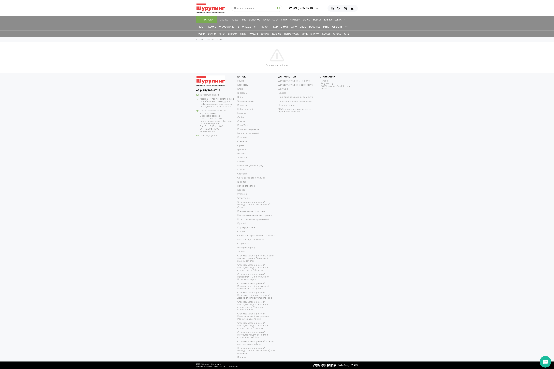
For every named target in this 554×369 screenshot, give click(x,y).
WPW (294, 27)
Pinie (243, 19)
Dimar (284, 27)
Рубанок (241, 153)
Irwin (284, 19)
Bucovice (314, 27)
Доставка (283, 89)
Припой (241, 223)
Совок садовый (245, 101)
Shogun (232, 34)
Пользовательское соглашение (295, 101)
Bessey (317, 19)
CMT (256, 27)
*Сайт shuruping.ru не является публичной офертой (294, 110)
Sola (275, 19)
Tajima (201, 34)
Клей (240, 89)
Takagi (326, 34)
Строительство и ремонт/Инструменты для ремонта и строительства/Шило (252, 335)
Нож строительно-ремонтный (253, 219)
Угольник (242, 194)
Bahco (306, 19)
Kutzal (337, 34)
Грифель (241, 149)
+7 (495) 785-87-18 (301, 8)
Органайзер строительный (251, 177)
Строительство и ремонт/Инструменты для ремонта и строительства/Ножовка (252, 325)
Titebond (210, 27)
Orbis (303, 27)
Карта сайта (216, 364)
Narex (234, 19)
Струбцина (243, 243)
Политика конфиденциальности (295, 97)
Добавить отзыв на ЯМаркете (294, 81)
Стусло (241, 231)
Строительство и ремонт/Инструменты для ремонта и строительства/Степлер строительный (252, 306)
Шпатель (242, 93)
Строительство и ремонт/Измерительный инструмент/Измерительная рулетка (253, 286)
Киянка (241, 161)
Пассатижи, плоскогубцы (250, 165)
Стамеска (242, 141)
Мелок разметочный (248, 133)
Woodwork (226, 27)
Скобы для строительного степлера (256, 235)
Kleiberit (337, 27)
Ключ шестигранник (248, 129)
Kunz (346, 34)
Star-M (212, 34)
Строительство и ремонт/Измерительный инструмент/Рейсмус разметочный (253, 316)
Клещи (241, 169)
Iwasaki (253, 34)
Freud (274, 27)
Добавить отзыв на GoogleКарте (295, 85)
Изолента (242, 105)
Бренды (241, 357)
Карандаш (242, 85)
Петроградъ (243, 27)
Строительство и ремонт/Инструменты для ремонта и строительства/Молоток (252, 267)
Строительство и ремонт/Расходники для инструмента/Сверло (253, 205)
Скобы (240, 117)
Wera (338, 19)
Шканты (241, 182)
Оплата (282, 93)
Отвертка (242, 173)
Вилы (240, 97)
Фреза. (241, 145)
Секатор (241, 121)
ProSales (214, 366)
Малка (240, 81)
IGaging (276, 34)
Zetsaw (265, 34)
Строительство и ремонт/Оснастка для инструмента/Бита (256, 342)
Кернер (241, 190)
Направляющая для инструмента (255, 215)
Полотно (242, 137)
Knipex (328, 19)
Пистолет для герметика (250, 239)
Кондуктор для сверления (251, 211)
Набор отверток (246, 186)
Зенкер (241, 251)
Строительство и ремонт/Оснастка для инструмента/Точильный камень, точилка (256, 258)
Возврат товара (286, 105)
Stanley (295, 19)
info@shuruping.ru (209, 95)
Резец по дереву (246, 247)
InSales (235, 366)
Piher (222, 34)
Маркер (241, 113)
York (305, 34)
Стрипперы (243, 198)
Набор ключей (245, 109)
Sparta (224, 19)
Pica (200, 27)
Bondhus (254, 19)
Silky (243, 34)
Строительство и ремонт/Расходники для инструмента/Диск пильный (256, 351)
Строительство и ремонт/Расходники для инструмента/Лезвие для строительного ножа (254, 295)
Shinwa (314, 34)
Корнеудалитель (246, 227)
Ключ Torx (242, 125)
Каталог (208, 19)
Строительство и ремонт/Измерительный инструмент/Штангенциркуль (253, 277)
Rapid (266, 19)
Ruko (264, 27)
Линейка (242, 157)
